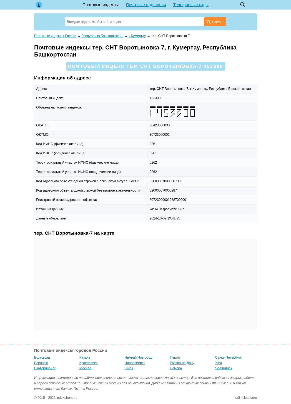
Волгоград (42, 357)
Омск (129, 368)
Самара (176, 368)
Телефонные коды (190, 4)
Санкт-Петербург (228, 357)
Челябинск (223, 368)
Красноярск (88, 363)
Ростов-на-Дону (182, 363)
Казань (84, 357)
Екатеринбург (44, 368)
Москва (85, 368)
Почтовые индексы (101, 4)
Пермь (175, 357)
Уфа (218, 363)
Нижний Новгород (138, 357)
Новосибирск (135, 363)
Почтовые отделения (146, 4)
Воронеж (41, 363)
